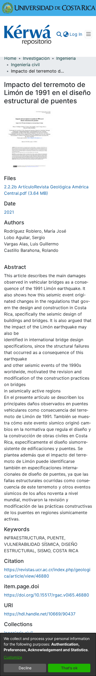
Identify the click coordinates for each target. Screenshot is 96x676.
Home (10, 58)
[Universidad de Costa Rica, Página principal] (48, 7)
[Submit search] (59, 34)
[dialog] (48, 654)
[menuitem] (65, 34)
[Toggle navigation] (88, 34)
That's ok (69, 668)
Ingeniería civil (25, 64)
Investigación (36, 58)
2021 (9, 212)
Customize (13, 657)
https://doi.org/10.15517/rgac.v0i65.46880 (46, 595)
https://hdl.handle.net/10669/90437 (39, 614)
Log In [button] (76, 34)
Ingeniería (66, 58)
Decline (25, 668)
